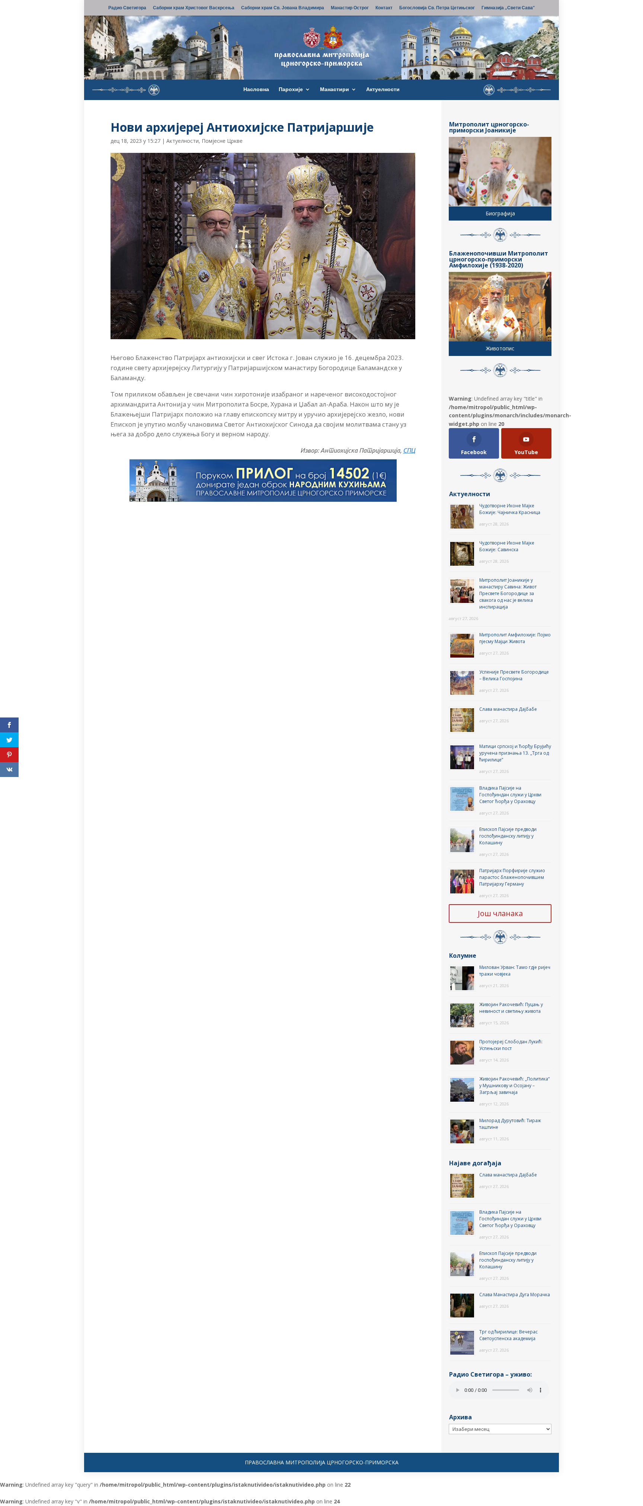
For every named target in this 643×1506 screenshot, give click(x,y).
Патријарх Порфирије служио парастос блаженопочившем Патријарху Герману (512, 877)
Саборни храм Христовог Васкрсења (193, 8)
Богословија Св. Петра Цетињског (437, 8)
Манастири (334, 90)
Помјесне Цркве (222, 140)
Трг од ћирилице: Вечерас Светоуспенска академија (508, 1335)
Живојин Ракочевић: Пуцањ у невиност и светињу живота (511, 1007)
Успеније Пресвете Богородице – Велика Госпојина (514, 675)
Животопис (500, 348)
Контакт (384, 8)
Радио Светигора (127, 8)
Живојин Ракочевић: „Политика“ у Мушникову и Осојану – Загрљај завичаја (514, 1085)
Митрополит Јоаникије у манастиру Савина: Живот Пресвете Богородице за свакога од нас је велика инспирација (508, 593)
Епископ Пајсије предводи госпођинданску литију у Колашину (508, 836)
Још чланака (500, 913)
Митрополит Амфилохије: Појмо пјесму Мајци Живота (515, 638)
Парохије (291, 90)
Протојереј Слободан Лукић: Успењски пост (511, 1044)
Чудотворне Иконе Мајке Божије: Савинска (506, 546)
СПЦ (409, 450)
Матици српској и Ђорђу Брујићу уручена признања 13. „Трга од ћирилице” (515, 753)
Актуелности (383, 90)
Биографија (500, 213)
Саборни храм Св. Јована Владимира (282, 8)
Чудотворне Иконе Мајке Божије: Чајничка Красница (509, 509)
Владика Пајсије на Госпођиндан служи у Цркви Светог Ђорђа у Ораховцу (510, 795)
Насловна (256, 90)
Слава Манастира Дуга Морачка (514, 1294)
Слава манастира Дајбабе (508, 709)
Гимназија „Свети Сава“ (508, 8)
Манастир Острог (350, 8)
